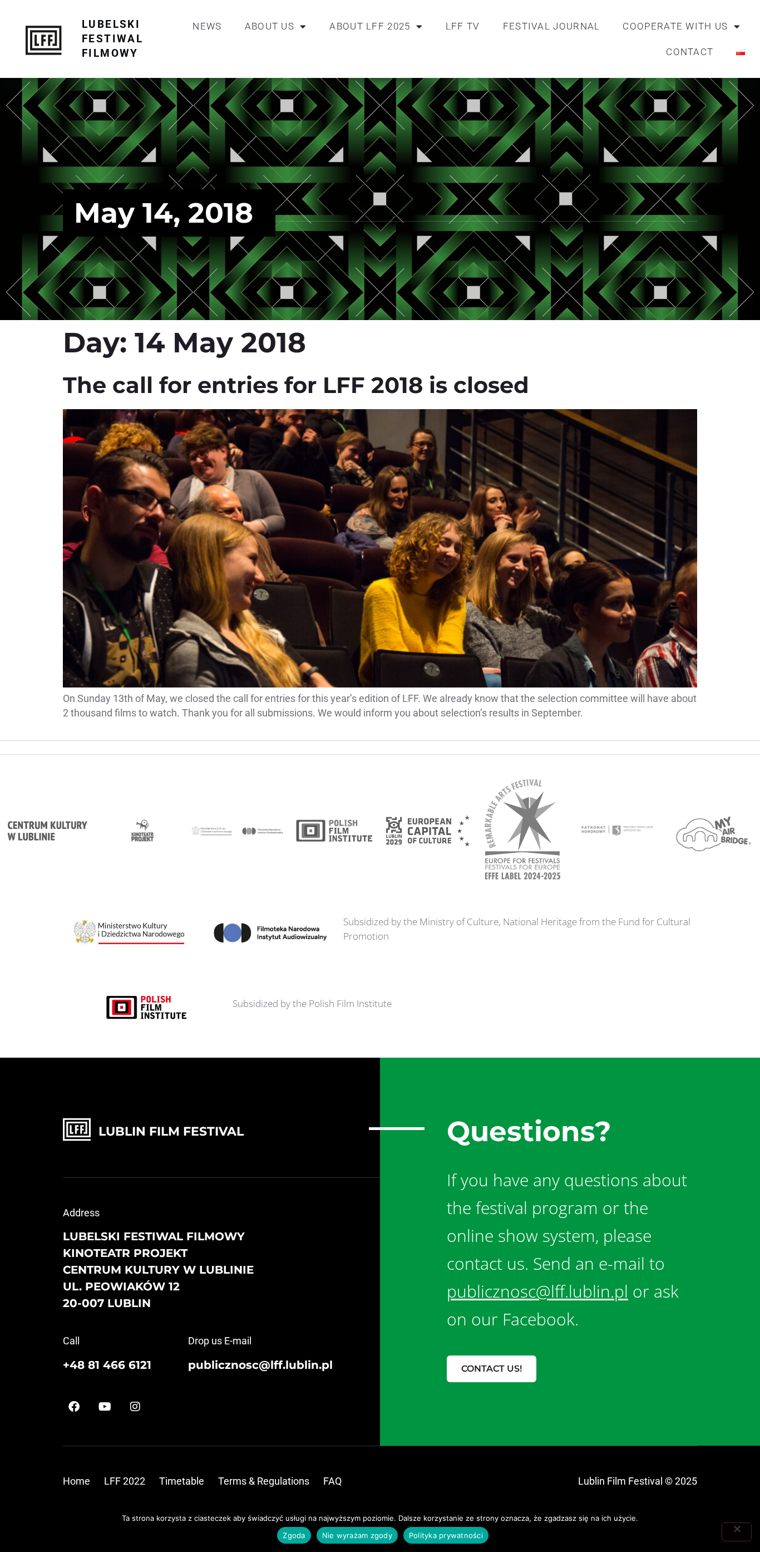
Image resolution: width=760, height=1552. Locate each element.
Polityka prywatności (446, 1535)
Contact (689, 51)
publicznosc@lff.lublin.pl (260, 1365)
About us (269, 26)
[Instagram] (135, 1407)
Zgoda (294, 1535)
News (207, 26)
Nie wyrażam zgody (357, 1535)
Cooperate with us (675, 26)
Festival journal (551, 26)
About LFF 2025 (369, 26)
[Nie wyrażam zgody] (737, 1531)
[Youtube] (104, 1407)
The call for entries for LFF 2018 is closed (296, 385)
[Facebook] (74, 1407)
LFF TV (463, 26)
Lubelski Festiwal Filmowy (112, 39)
